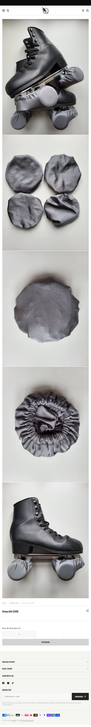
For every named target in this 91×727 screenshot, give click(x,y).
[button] (87, 610)
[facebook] (3, 683)
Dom (4, 603)
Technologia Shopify (27, 720)
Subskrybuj (79, 696)
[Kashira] (45, 10)
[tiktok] (13, 683)
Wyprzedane (45, 642)
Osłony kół (14, 603)
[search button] (8, 10)
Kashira (13, 720)
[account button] (83, 10)
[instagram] (8, 683)
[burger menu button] (3, 10)
